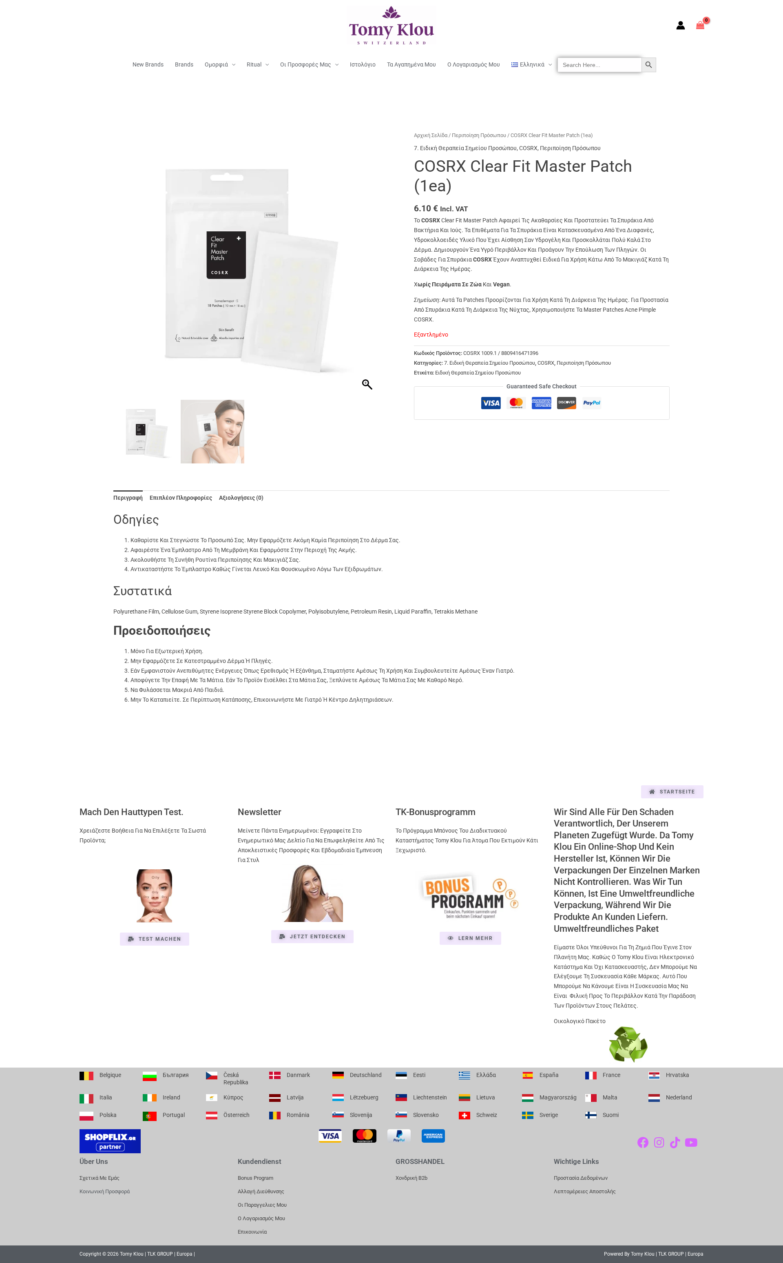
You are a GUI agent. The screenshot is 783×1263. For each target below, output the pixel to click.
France (611, 1075)
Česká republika (235, 1079)
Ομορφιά (216, 64)
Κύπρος (233, 1097)
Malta (610, 1097)
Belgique (110, 1075)
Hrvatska (677, 1075)
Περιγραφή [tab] (128, 497)
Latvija (295, 1097)
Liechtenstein (430, 1097)
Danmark (298, 1075)
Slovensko (426, 1115)
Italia (106, 1097)
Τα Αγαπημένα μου (411, 64)
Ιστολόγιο (363, 64)
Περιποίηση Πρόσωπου (479, 135)
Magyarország (558, 1097)
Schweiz (486, 1115)
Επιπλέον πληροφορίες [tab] (181, 497)
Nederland (679, 1097)
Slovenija (361, 1115)
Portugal (174, 1115)
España (549, 1075)
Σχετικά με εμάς (99, 1178)
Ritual (254, 64)
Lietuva (485, 1097)
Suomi (611, 1115)
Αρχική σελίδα (430, 135)
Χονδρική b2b (411, 1178)
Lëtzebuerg (364, 1097)
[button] (368, 267)
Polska (108, 1115)
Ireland (171, 1097)
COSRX (528, 148)
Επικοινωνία (252, 1232)
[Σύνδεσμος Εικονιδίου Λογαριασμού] (680, 25)
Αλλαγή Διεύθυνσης (261, 1191)
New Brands (148, 64)
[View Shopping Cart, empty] (700, 25)
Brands (184, 64)
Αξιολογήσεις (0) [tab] (241, 497)
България (176, 1075)
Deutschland (366, 1075)
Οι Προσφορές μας (305, 64)
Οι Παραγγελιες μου (262, 1205)
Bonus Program (255, 1178)
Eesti (419, 1075)
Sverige (549, 1115)
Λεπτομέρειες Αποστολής (585, 1191)
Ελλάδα (486, 1075)
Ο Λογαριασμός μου (473, 64)
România (298, 1115)
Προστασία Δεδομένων (581, 1178)
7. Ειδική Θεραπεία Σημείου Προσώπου (465, 148)
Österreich (236, 1115)
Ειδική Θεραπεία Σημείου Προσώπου (478, 373)
